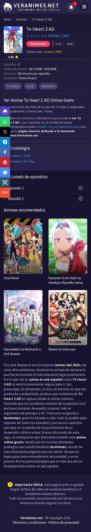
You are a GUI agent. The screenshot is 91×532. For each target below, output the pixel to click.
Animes (21, 19)
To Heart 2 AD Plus (21, 161)
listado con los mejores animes (58, 127)
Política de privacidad (64, 522)
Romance (48, 86)
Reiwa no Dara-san (62, 349)
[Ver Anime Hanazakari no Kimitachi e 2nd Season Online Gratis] (23, 317)
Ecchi (30, 86)
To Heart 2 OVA (19, 156)
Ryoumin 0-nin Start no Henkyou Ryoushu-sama (66, 280)
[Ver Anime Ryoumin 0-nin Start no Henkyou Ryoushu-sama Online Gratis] (68, 246)
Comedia (13, 86)
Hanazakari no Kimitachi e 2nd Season (22, 351)
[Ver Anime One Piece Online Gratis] (23, 246)
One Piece (11, 278)
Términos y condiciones (29, 522)
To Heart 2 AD (42, 19)
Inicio (7, 19)
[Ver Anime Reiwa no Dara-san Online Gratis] (68, 317)
